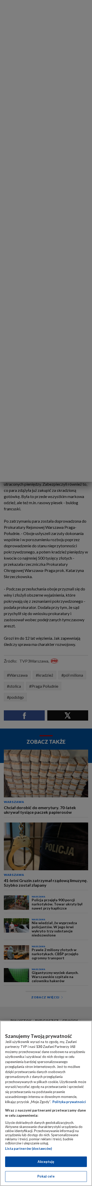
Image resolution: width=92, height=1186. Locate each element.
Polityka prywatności (69, 1102)
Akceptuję (46, 1162)
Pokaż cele (45, 1176)
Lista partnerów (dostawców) (28, 1148)
